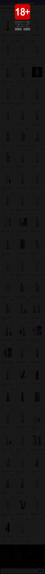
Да (18, 29)
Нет (27, 29)
